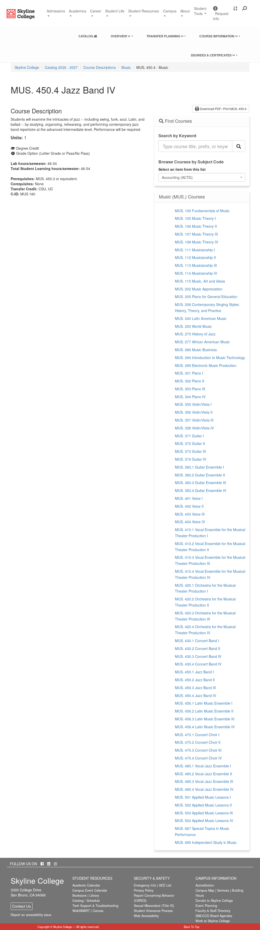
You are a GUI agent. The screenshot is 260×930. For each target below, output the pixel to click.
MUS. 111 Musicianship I (195, 249)
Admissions (56, 10)
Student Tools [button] (201, 13)
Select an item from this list (182, 169)
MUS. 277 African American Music (202, 341)
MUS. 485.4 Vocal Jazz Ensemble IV (204, 789)
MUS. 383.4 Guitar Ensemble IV (200, 490)
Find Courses (178, 120)
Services (223, 890)
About (185, 10)
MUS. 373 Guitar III (190, 451)
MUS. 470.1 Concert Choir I (197, 734)
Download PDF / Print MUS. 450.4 (223, 108)
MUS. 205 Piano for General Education (206, 296)
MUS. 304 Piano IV (190, 396)
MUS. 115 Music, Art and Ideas (200, 281)
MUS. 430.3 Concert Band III (198, 656)
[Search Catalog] (238, 146)
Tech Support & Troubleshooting (95, 905)
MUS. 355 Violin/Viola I (193, 404)
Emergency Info (145, 885)
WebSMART (81, 910)
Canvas (98, 910)
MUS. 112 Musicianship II (195, 257)
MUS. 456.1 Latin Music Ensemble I (203, 703)
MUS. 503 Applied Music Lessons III (204, 812)
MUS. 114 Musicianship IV (196, 273)
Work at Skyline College (213, 921)
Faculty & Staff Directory (213, 910)
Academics (77, 10)
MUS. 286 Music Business (196, 349)
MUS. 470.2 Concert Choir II (197, 742)
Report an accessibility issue (31, 914)
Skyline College (26, 67)
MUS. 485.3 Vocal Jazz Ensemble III (204, 781)
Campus (169, 10)
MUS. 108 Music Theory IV (196, 241)
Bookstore (79, 895)
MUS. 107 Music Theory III (196, 234)
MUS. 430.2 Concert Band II (197, 648)
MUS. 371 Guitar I (189, 435)
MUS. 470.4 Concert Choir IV (198, 758)
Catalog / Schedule (86, 900)
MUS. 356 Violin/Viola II (194, 412)
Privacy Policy (143, 890)
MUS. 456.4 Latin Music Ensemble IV (205, 726)
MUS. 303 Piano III (190, 388)
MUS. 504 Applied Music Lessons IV (204, 820)
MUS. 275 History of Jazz (195, 333)
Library (94, 895)
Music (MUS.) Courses (182, 196)
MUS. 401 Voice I (189, 498)
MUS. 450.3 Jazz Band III (195, 687)
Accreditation (205, 885)
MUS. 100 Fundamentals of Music (202, 210)
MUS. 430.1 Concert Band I (197, 640)
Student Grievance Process (153, 910)
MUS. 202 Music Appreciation (198, 288)
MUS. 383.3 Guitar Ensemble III (200, 482)
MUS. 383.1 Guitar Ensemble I (199, 467)
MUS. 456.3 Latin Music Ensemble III (204, 718)
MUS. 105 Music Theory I (195, 218)
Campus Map (205, 890)
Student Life (114, 10)
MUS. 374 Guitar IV (190, 459)
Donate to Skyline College (214, 900)
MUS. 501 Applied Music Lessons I (203, 797)
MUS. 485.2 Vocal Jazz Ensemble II (203, 773)
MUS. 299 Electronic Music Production (205, 365)
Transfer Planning (164, 36)
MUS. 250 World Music (193, 326)
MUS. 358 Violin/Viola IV (194, 427)
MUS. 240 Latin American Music (200, 318)
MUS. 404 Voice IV (190, 521)
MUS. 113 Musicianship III (196, 265)
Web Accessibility (146, 915)
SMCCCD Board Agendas (214, 915)
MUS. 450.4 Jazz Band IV (195, 695)
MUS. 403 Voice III (190, 514)
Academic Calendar (86, 885)
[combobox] (201, 177)
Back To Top (191, 927)
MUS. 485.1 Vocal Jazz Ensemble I (203, 765)
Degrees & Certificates (211, 55)
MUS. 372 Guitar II (190, 443)
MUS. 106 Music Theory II (196, 226)
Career (95, 10)
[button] (244, 8)
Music (126, 67)
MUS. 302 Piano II (189, 380)
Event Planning (206, 905)
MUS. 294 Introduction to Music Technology (210, 357)
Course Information (217, 36)
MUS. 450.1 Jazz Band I (194, 671)
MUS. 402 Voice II (189, 506)
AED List (165, 885)
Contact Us (21, 906)
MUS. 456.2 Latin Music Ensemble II (204, 711)
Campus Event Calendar (89, 890)
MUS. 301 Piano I (189, 373)
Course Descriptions (99, 67)
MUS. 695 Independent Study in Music (206, 842)
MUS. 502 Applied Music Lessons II (203, 805)
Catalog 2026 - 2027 (61, 67)
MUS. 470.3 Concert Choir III (198, 750)
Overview (119, 36)
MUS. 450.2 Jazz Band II (195, 679)
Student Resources (143, 10)
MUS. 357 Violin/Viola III (194, 420)
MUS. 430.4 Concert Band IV (198, 663)
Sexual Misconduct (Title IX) (154, 905)
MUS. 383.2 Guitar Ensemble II (200, 474)
